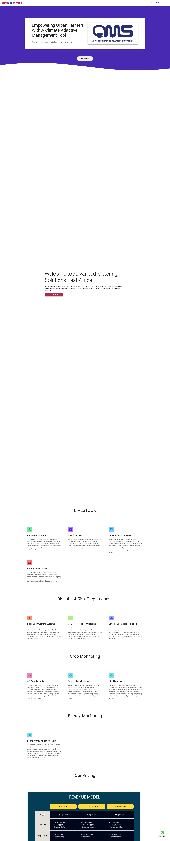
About (158, 3)
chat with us (162, 836)
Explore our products (53, 294)
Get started (85, 59)
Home (152, 3)
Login (165, 3)
